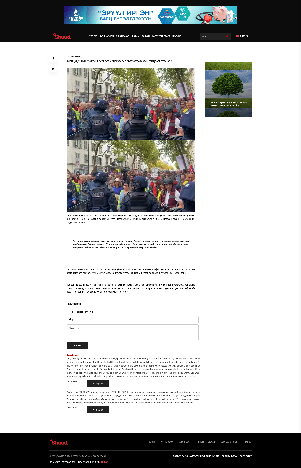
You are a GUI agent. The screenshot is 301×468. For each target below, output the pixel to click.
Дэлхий (146, 36)
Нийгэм (135, 36)
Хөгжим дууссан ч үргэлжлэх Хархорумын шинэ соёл (228, 104)
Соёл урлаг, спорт (161, 36)
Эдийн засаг (122, 36)
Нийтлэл (176, 36)
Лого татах (246, 456)
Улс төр (93, 36)
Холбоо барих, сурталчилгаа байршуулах (196, 456)
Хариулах (98, 383)
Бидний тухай (229, 456)
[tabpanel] (228, 89)
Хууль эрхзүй (107, 36)
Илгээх (77, 345)
